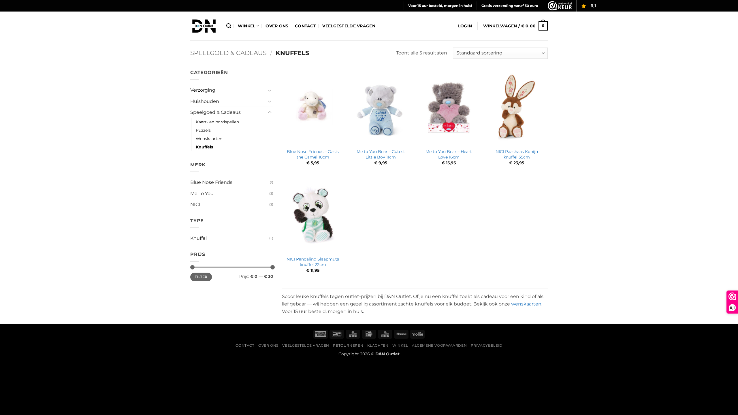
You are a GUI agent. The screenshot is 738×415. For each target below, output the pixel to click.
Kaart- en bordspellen (217, 121)
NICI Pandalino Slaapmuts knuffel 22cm (313, 261)
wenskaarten (526, 304)
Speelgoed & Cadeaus (228, 52)
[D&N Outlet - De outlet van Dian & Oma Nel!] (204, 26)
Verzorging (202, 90)
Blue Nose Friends (211, 182)
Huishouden (204, 101)
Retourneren (348, 345)
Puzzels (203, 130)
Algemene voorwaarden (439, 345)
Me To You (202, 193)
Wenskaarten (209, 138)
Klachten (378, 345)
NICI (195, 204)
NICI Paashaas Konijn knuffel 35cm (517, 154)
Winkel (246, 26)
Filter (201, 277)
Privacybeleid (486, 345)
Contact (305, 26)
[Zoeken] (228, 26)
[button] (465, 26)
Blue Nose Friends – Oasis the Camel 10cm (313, 154)
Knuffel (198, 238)
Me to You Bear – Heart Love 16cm (449, 154)
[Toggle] (269, 90)
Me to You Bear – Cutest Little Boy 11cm (381, 154)
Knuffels (204, 147)
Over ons (277, 26)
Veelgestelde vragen (348, 26)
